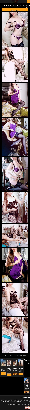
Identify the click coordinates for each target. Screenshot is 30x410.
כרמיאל (24, 400)
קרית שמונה (5, 400)
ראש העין (17, 401)
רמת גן (8, 401)
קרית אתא (13, 400)
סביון (23, 401)
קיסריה (16, 400)
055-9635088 (15, 10)
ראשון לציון (14, 401)
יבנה (3, 400)
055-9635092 (15, 374)
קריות (15, 400)
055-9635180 (3, 373)
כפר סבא (29, 401)
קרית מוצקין (8, 400)
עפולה (18, 400)
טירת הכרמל (28, 400)
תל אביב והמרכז (28, 402)
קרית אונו (19, 401)
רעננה (3, 401)
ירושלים (2, 400)
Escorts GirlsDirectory (15, 1)
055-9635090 (9, 375)
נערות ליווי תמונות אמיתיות (23, 402)
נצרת (21, 400)
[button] (28, 1)
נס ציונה (26, 401)
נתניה (24, 401)
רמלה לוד (10, 401)
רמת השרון (6, 401)
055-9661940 (21, 374)
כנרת (26, 400)
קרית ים (11, 400)
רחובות (12, 401)
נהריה (22, 400)
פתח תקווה (21, 401)
